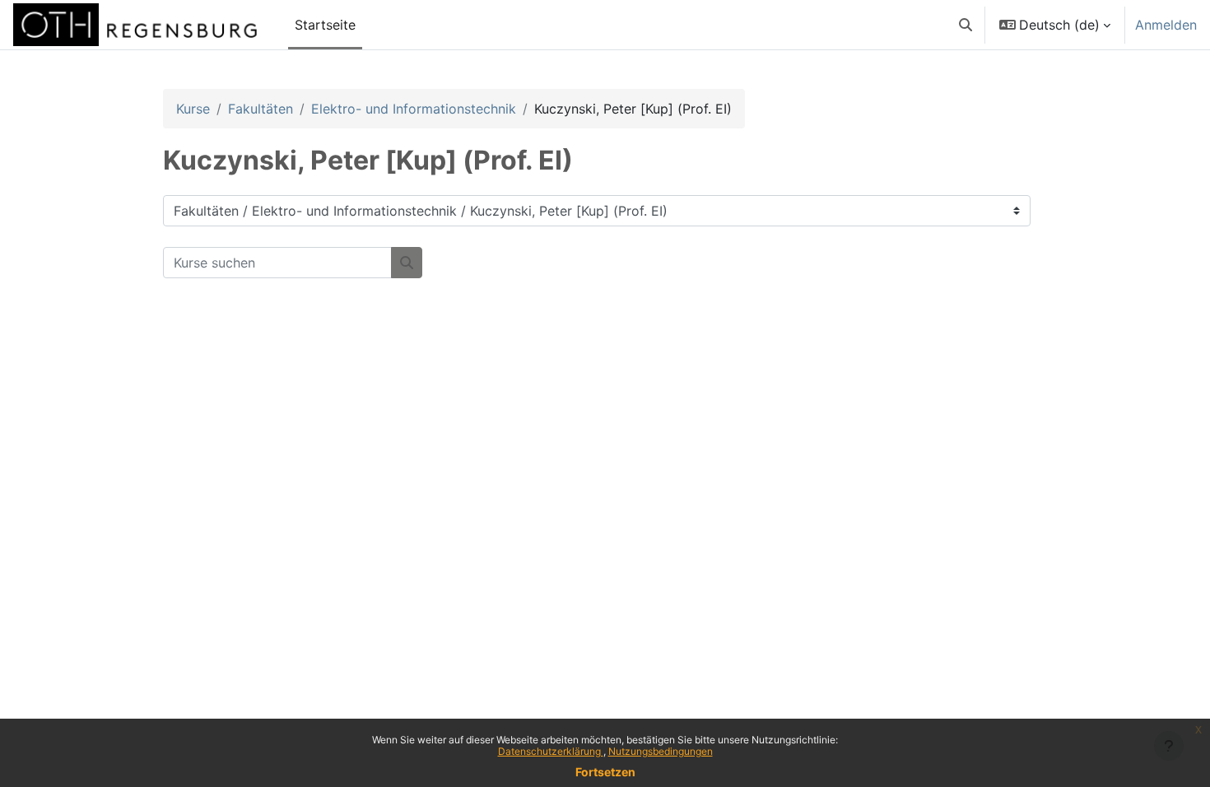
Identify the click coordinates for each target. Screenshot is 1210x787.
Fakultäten (260, 108)
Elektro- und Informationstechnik (413, 108)
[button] (965, 24)
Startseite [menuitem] (325, 24)
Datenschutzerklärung (550, 751)
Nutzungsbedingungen (660, 751)
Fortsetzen (605, 772)
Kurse (193, 108)
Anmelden (1166, 24)
